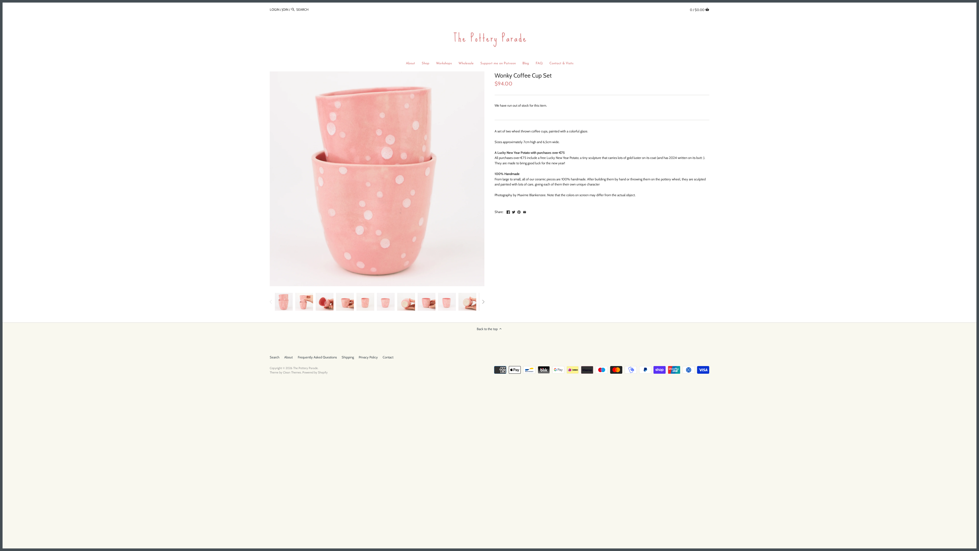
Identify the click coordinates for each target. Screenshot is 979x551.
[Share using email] (524, 211)
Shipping (348, 357)
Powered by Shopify (315, 372)
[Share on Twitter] (513, 211)
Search (274, 357)
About (288, 357)
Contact (388, 357)
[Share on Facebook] (508, 211)
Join (285, 9)
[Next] (483, 302)
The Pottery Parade (305, 368)
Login (274, 9)
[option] (284, 302)
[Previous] (271, 302)
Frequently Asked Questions (317, 357)
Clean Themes (292, 372)
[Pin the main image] (519, 211)
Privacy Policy (368, 357)
